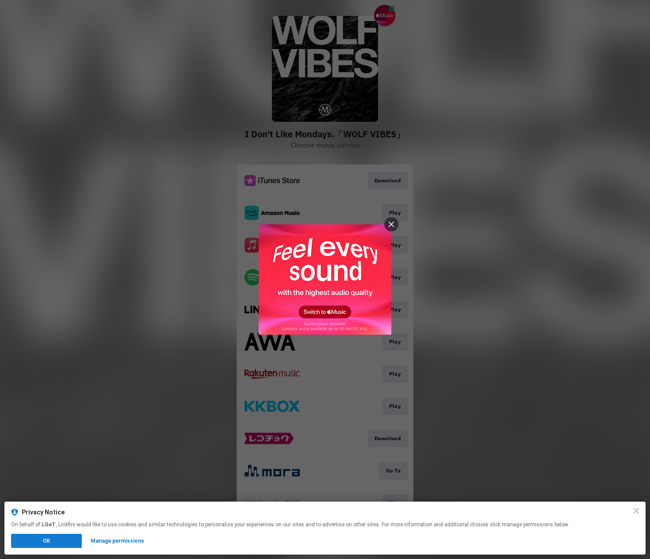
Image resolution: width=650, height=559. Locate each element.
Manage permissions (117, 541)
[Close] (636, 511)
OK (46, 541)
